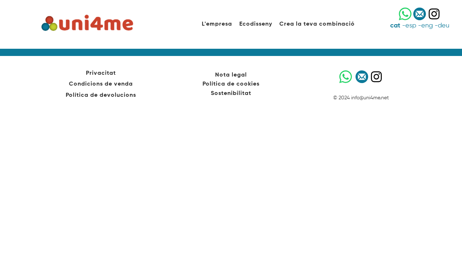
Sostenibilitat (231, 93)
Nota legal (231, 75)
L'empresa (217, 24)
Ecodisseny (255, 24)
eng (427, 25)
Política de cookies (231, 84)
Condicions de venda (101, 84)
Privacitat (101, 73)
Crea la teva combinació (317, 24)
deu (443, 25)
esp (410, 25)
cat (395, 25)
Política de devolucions (101, 95)
